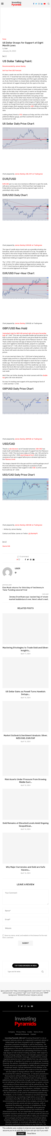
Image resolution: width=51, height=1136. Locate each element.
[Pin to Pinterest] (30, 560)
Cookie (29, 1032)
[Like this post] (20, 560)
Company (11, 1032)
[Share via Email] (33, 560)
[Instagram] (39, 3)
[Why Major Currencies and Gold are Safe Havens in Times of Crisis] (25, 848)
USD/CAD (39, 449)
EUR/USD (5, 184)
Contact (33, 1034)
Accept (21, 1133)
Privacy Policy (21, 1032)
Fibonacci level (10, 459)
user (6, 48)
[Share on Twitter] (28, 560)
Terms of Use (38, 1032)
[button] (25, 68)
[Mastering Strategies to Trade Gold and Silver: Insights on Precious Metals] (25, 628)
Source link (6, 546)
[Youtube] (44, 3)
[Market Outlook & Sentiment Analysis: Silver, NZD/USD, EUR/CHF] (25, 716)
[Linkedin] (41, 3)
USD (32, 106)
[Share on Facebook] (25, 560)
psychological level (27, 455)
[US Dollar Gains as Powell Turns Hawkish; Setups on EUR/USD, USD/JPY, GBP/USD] (25, 672)
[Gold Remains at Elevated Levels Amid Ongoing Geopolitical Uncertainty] (25, 804)
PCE (20, 115)
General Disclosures (22, 1034)
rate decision (13, 449)
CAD (33, 468)
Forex (4, 39)
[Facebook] (33, 3)
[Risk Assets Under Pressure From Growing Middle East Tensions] (25, 760)
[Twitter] (36, 3)
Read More (31, 1133)
